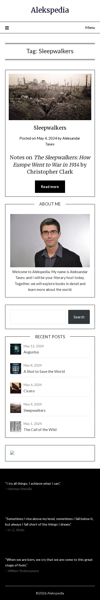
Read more (50, 186)
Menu (90, 27)
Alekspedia (50, 10)
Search (79, 317)
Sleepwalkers (50, 128)
